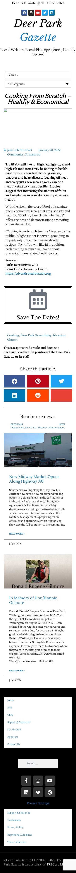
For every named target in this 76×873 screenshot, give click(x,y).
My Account (14, 729)
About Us (12, 737)
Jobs (9, 707)
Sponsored (32, 154)
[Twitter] (45, 13)
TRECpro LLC (56, 864)
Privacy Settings (38, 803)
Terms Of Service (16, 842)
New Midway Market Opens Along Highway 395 (34, 479)
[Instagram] (31, 13)
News (10, 700)
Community (15, 154)
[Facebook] (24, 13)
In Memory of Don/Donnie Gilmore (33, 600)
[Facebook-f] (26, 781)
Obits (10, 714)
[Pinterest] (50, 792)
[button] (38, 64)
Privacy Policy (15, 827)
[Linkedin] (52, 13)
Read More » (17, 534)
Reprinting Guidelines (19, 834)
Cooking (13, 335)
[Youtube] (38, 13)
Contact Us (13, 744)
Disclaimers (14, 820)
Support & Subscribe (18, 722)
